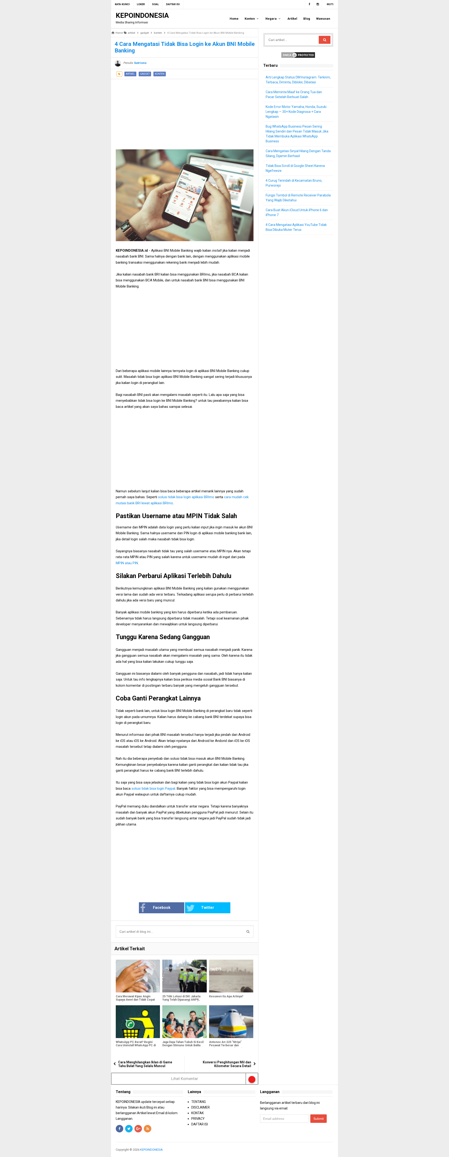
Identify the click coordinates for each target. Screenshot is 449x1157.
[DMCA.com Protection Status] (298, 55)
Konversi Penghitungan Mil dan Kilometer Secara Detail (227, 1064)
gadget (145, 74)
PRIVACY (198, 1118)
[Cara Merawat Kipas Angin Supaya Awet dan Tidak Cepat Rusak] (138, 976)
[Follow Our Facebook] (309, 4)
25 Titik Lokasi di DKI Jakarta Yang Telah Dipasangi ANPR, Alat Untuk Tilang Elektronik (181, 1000)
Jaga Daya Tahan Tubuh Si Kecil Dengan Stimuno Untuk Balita (182, 1043)
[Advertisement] (184, 112)
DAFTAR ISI (199, 1124)
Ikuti (330, 4)
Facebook (161, 907)
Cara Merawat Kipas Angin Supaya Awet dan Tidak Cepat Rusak (135, 1000)
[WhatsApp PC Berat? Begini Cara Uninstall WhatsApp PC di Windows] (138, 1021)
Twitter (207, 907)
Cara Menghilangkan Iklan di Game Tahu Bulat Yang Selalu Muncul (145, 1064)
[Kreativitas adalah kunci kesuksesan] (332, 1149)
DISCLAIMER (200, 1107)
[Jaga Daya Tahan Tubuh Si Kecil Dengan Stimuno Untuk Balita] (184, 1021)
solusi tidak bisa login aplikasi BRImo (186, 497)
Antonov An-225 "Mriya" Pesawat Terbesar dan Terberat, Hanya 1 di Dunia (226, 1045)
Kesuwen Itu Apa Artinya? (226, 996)
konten (159, 74)
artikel (130, 74)
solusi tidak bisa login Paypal (153, 788)
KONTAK (197, 1113)
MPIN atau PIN (127, 563)
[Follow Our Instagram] (318, 4)
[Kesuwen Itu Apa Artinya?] (231, 976)
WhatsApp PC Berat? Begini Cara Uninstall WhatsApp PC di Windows (136, 1045)
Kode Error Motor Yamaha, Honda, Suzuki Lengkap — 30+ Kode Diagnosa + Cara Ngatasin (296, 111)
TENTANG (198, 1102)
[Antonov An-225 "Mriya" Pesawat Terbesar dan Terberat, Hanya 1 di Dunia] (231, 1021)
